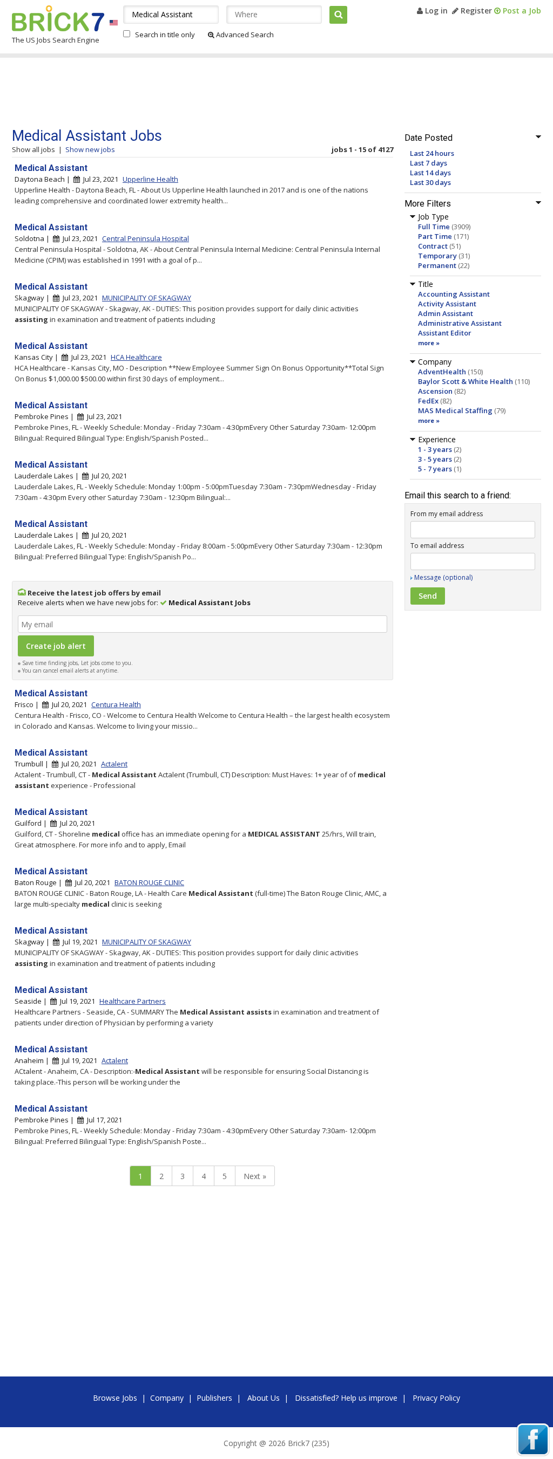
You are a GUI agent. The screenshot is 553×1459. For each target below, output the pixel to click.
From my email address (446, 513)
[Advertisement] (216, 92)
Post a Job (521, 10)
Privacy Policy (436, 1398)
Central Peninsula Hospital (145, 238)
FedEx (428, 401)
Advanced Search (244, 34)
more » (429, 343)
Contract (433, 246)
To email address (437, 545)
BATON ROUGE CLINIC (149, 882)
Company (167, 1398)
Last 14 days (430, 172)
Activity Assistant (447, 304)
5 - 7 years (435, 469)
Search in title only (165, 34)
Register (475, 10)
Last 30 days (430, 182)
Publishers (214, 1398)
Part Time (435, 236)
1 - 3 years (435, 449)
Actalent (114, 764)
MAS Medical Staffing (455, 410)
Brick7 (58, 18)
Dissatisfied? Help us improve (346, 1398)
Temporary (437, 256)
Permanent (437, 265)
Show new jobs (90, 149)
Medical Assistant (51, 168)
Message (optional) (443, 577)
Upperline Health (150, 179)
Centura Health (116, 704)
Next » (255, 1176)
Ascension (435, 391)
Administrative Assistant (460, 323)
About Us (263, 1398)
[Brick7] (114, 22)
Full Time (434, 226)
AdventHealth (442, 371)
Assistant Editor (444, 333)
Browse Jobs (115, 1398)
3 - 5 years (435, 459)
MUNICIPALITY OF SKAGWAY (146, 298)
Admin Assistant (445, 313)
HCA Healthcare (136, 357)
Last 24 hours (432, 153)
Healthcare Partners (132, 1001)
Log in (435, 10)
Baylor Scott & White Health (465, 381)
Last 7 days (428, 163)
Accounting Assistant (454, 294)
